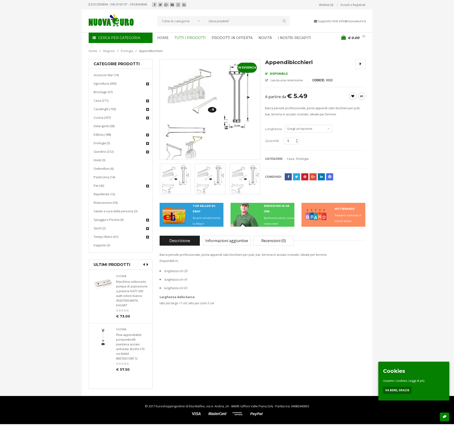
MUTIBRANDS (345, 208)
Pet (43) (99, 185)
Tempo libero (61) (106, 237)
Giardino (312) (104, 151)
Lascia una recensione (287, 80)
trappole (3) (102, 245)
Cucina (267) (102, 117)
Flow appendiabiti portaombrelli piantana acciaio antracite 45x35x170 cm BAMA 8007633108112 (130, 347)
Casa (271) (101, 100)
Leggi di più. (417, 380)
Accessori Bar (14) (106, 75)
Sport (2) (99, 228)
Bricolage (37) (103, 92)
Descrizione (179, 240)
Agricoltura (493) (105, 83)
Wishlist (353, 96)
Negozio (109, 51)
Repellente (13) (104, 194)
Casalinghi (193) (105, 109)
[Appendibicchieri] (175, 179)
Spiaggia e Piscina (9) (108, 219)
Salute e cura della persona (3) (115, 211)
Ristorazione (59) (106, 202)
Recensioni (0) (273, 240)
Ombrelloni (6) (104, 168)
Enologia (127, 51)
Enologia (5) (102, 143)
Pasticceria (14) (104, 177)
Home (93, 51)
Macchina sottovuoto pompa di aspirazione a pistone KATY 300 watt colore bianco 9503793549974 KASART (132, 293)
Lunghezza (273, 129)
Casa (290, 158)
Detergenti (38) (104, 126)
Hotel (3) (99, 160)
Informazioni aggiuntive (226, 240)
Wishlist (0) (326, 5)
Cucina (121, 276)
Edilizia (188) (102, 134)
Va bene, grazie (397, 390)
